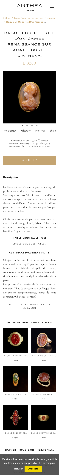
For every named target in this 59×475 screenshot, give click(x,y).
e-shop (7, 18)
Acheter (29, 160)
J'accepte (33, 468)
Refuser (18, 468)
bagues (51, 18)
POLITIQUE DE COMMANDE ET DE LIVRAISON (29, 306)
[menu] (52, 6)
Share (53, 130)
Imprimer (40, 130)
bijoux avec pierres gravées (28, 18)
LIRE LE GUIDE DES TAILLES (29, 244)
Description (10, 177)
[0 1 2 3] (29, 98)
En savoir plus (47, 463)
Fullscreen (25, 130)
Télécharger (9, 130)
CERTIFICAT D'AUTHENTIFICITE (29, 253)
